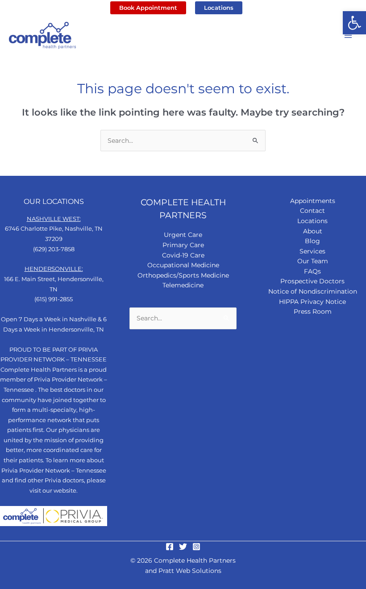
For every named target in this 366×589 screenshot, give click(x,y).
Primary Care (183, 245)
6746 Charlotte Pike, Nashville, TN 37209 (54, 229)
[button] (354, 22)
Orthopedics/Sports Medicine (183, 275)
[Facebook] (170, 547)
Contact (312, 210)
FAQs (312, 271)
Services (312, 251)
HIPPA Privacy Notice (312, 301)
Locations (312, 220)
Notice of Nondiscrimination (312, 291)
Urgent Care (183, 234)
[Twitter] (183, 547)
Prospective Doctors (312, 281)
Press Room (313, 311)
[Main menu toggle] (348, 35)
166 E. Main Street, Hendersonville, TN (54, 278)
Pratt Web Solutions (189, 570)
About (312, 231)
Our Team (312, 261)
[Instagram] (196, 547)
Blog (312, 241)
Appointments (312, 200)
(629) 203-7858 (54, 249)
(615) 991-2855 (53, 299)
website (65, 490)
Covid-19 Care (183, 255)
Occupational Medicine (183, 265)
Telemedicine (183, 285)
